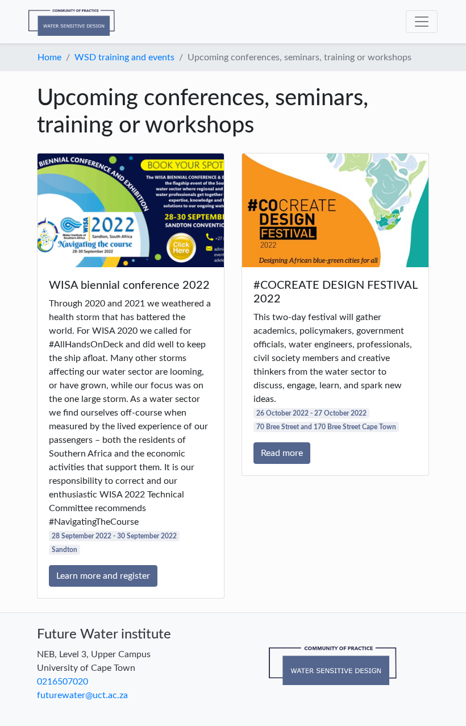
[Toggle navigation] (422, 21)
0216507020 (62, 681)
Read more (282, 453)
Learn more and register (103, 575)
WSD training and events (124, 57)
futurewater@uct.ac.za (82, 695)
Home (49, 57)
